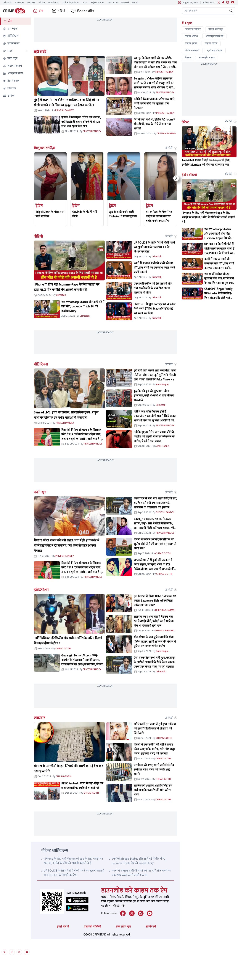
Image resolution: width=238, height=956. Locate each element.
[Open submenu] (27, 51)
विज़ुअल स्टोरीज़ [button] (85, 11)
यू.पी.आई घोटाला (214, 50)
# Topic (187, 23)
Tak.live (41, 2)
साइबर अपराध (191, 36)
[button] (15, 21)
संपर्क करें (151, 926)
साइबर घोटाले (211, 43)
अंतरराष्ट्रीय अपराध (207, 57)
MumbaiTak (54, 2)
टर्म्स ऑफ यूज (123, 926)
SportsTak (19, 2)
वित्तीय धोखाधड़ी (192, 50)
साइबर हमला (191, 43)
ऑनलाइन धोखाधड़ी (214, 36)
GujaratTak (112, 2)
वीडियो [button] (61, 11)
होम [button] (41, 11)
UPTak (85, 2)
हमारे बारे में (63, 926)
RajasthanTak (97, 2)
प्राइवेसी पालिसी (92, 926)
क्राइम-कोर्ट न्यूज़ (215, 29)
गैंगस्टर (188, 57)
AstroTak (31, 2)
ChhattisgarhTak (71, 2)
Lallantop (7, 2)
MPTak (135, 2)
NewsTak (125, 2)
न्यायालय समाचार (193, 29)
